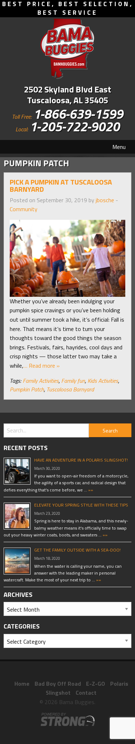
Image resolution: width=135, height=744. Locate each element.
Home (22, 683)
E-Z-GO (95, 683)
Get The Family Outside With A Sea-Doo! (77, 549)
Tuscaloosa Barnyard (70, 389)
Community (23, 209)
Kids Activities (102, 380)
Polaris (119, 683)
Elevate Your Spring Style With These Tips (81, 505)
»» (90, 489)
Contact (86, 692)
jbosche (105, 200)
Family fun (73, 380)
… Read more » (41, 365)
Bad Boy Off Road (58, 683)
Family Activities (41, 380)
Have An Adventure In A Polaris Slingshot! (81, 460)
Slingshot (58, 692)
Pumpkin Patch (27, 389)
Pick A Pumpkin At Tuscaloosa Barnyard (61, 185)
